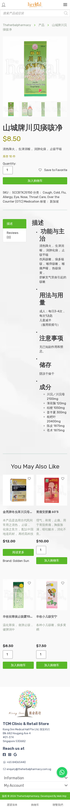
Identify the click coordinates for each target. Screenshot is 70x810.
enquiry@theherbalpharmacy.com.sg (29, 769)
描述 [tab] (10, 223)
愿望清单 (12, 804)
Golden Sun (21, 561)
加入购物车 (35, 180)
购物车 (35, 804)
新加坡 (54, 201)
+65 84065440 (16, 762)
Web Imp (61, 796)
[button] (33, 777)
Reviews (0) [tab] (12, 235)
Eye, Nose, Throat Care (30, 197)
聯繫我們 (58, 804)
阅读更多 (18, 552)
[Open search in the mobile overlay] (35, 13)
